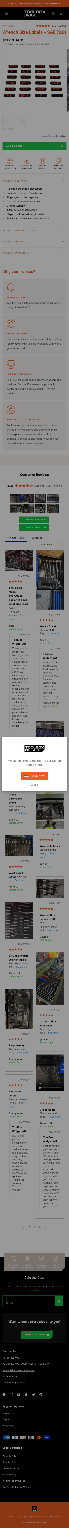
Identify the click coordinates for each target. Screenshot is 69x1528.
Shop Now (38, 776)
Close (34, 784)
